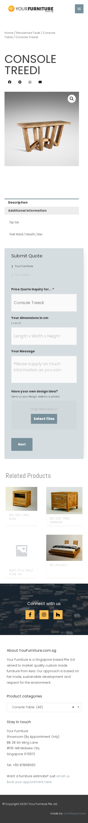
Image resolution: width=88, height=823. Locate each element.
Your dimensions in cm (29, 318)
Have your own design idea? (34, 392)
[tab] (42, 203)
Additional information (27, 211)
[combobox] (44, 707)
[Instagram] (44, 614)
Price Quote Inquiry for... (32, 289)
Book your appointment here (29, 782)
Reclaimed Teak (28, 33)
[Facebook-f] (30, 614)
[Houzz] (58, 614)
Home (9, 33)
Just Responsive (74, 813)
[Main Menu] (79, 8)
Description (18, 202)
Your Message (23, 351)
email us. (63, 776)
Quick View (21, 507)
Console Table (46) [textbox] (41, 707)
